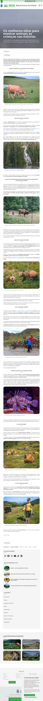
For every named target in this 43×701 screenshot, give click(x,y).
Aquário (16, 375)
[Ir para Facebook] (25, 1)
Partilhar (7, 55)
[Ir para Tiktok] (18, 556)
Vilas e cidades (6, 679)
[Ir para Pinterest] (34, 1)
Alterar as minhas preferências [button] (31, 697)
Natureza (6, 612)
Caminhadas (6, 622)
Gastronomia (7, 609)
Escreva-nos (12, 682)
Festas (5, 606)
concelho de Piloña (31, 529)
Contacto (21, 671)
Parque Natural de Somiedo (24, 310)
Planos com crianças (8, 615)
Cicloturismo (6, 596)
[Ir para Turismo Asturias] (8, 5)
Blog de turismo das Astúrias (26, 5)
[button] (40, 1)
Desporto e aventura (8, 603)
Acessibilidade (17, 694)
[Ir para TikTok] (31, 1)
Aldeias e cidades (8, 618)
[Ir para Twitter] (29, 1)
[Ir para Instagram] (27, 1)
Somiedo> (9, 429)
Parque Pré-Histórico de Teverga (10, 185)
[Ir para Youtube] (33, 1)
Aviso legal (12, 694)
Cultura (5, 600)
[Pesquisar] (41, 5)
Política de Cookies (27, 692)
